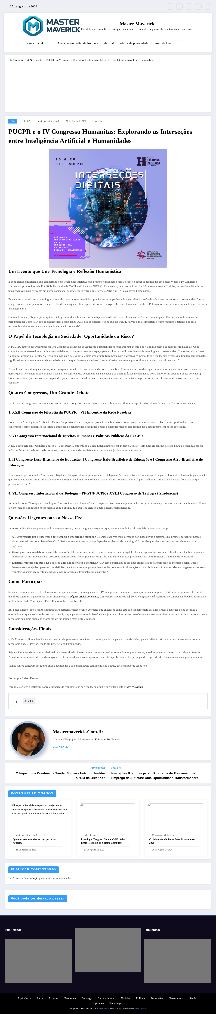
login (35, 878)
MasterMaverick (133, 686)
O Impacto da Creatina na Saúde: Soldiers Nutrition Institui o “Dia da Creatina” (60, 775)
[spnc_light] (190, 44)
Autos (39, 998)
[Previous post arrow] (9, 773)
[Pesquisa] (180, 43)
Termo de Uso (162, 43)
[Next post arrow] (206, 773)
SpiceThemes (140, 1008)
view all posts (60, 747)
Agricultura (24, 998)
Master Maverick (137, 23)
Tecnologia (115, 1003)
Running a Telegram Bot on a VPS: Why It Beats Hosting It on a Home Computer (104, 841)
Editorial (108, 43)
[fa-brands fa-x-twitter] (170, 6)
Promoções (157, 998)
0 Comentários (98, 121)
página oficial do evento (84, 596)
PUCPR (27, 121)
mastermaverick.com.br (49, 121)
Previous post (97, 767)
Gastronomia (176, 998)
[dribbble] (189, 6)
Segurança (98, 1003)
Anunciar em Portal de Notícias (77, 43)
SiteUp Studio (103, 1008)
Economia (70, 998)
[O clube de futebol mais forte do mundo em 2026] (176, 817)
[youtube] (208, 6)
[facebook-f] (179, 6)
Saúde (192, 998)
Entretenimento (106, 998)
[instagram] (198, 6)
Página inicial (34, 43)
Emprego (87, 998)
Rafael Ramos (90, 835)
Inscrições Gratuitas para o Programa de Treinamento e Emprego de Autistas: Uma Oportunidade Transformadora (154, 775)
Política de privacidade (133, 43)
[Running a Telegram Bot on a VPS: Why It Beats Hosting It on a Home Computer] (108, 817)
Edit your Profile (104, 739)
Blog (13, 121)
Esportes (54, 998)
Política (140, 998)
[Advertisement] (108, 85)
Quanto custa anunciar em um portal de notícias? (34, 841)
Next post (116, 767)
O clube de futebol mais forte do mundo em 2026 (172, 841)
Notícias (125, 998)
